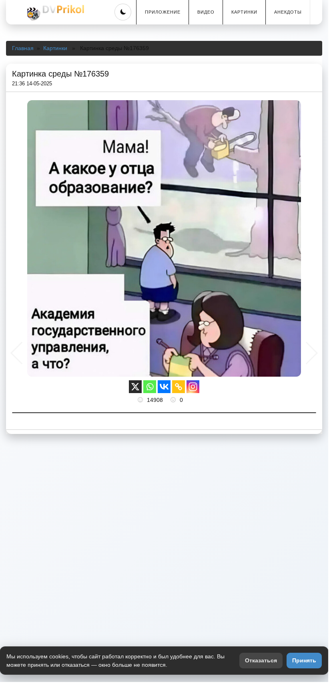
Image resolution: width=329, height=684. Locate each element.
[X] (135, 386)
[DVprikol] (54, 13)
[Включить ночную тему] (122, 12)
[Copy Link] (178, 386)
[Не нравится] (174, 400)
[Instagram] (193, 386)
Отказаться (261, 660)
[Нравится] (141, 400)
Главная (23, 48)
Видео (206, 12)
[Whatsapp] (149, 386)
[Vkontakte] (164, 386)
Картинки (244, 12)
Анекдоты (288, 12)
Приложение (163, 12)
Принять (304, 660)
